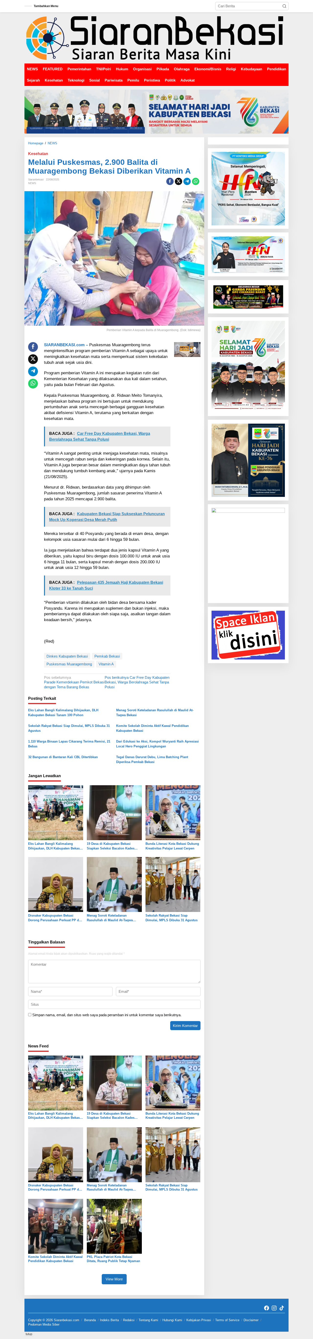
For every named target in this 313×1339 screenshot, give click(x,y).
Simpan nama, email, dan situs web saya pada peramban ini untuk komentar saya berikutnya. (106, 1015)
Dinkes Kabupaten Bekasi (67, 656)
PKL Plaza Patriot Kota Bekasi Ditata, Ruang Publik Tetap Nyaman (113, 1259)
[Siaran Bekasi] (156, 37)
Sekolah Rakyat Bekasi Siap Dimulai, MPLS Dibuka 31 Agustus (69, 728)
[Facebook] (266, 1308)
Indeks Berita (109, 1320)
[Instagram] (274, 1308)
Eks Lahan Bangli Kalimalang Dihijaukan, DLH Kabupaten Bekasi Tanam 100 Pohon (63, 712)
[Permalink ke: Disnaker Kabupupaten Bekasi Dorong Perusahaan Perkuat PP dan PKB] (55, 884)
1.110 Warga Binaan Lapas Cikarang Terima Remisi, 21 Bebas (69, 744)
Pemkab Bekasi (107, 656)
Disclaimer (251, 1320)
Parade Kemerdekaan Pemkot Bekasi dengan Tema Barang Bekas (74, 682)
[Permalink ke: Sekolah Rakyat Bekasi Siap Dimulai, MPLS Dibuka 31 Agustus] (173, 884)
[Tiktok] (282, 1308)
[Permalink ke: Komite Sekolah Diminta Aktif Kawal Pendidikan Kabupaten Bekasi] (55, 1226)
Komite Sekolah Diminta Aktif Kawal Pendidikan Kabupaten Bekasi (152, 728)
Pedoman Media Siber (43, 1324)
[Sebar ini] (170, 181)
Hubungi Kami (172, 1320)
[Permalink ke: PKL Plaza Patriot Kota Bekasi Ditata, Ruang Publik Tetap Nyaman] (114, 1226)
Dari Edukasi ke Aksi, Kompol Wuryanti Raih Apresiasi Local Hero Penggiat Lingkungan (157, 744)
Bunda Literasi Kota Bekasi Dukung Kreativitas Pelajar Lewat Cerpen (172, 846)
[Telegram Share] (187, 181)
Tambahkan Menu (46, 6)
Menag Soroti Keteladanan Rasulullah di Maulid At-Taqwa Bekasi (154, 712)
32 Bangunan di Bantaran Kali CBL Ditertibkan (63, 757)
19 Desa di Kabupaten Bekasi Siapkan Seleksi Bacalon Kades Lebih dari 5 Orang (110, 846)
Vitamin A (106, 664)
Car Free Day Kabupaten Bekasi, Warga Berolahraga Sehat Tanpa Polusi (137, 682)
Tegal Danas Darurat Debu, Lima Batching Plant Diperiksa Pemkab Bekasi (152, 759)
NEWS (32, 183)
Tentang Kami (148, 1320)
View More (114, 1279)
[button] (284, 6)
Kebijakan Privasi (198, 1320)
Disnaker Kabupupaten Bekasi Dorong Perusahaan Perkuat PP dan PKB (55, 918)
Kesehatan (38, 154)
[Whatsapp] (195, 181)
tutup (29, 1334)
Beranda (90, 1320)
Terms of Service (227, 1320)
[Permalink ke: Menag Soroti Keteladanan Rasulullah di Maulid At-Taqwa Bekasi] (114, 884)
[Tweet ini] (178, 181)
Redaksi (128, 1320)
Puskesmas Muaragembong (69, 664)
